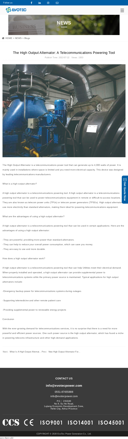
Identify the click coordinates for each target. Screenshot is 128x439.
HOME (8, 38)
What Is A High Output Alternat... (22, 352)
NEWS (18, 38)
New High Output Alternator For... (61, 352)
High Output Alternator (19, 165)
